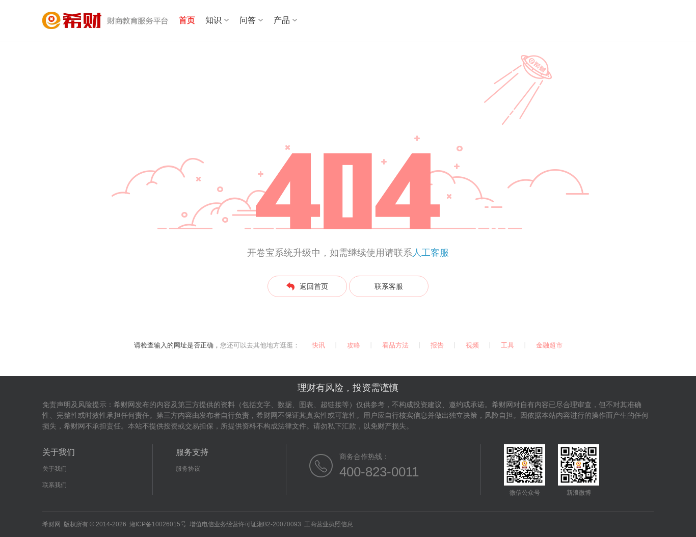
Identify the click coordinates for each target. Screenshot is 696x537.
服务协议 (188, 468)
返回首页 (314, 286)
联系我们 (54, 485)
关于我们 (54, 468)
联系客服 (388, 286)
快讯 (318, 345)
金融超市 (549, 345)
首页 (187, 20)
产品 (282, 20)
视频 (472, 345)
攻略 (353, 345)
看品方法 (395, 345)
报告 (437, 345)
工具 (507, 345)
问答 (247, 20)
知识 (213, 20)
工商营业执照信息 (328, 524)
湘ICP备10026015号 (157, 524)
